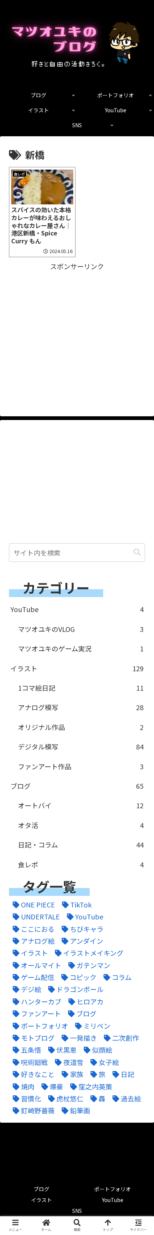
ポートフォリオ (112, 1189)
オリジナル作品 (81, 727)
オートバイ (81, 805)
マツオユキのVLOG (81, 629)
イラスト (77, 668)
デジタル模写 (81, 746)
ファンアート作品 (81, 766)
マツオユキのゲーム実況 (81, 648)
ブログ (77, 786)
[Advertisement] (77, 324)
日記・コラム (81, 844)
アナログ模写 (81, 707)
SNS (77, 1210)
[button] (137, 552)
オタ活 (81, 825)
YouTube (77, 609)
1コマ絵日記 (81, 688)
